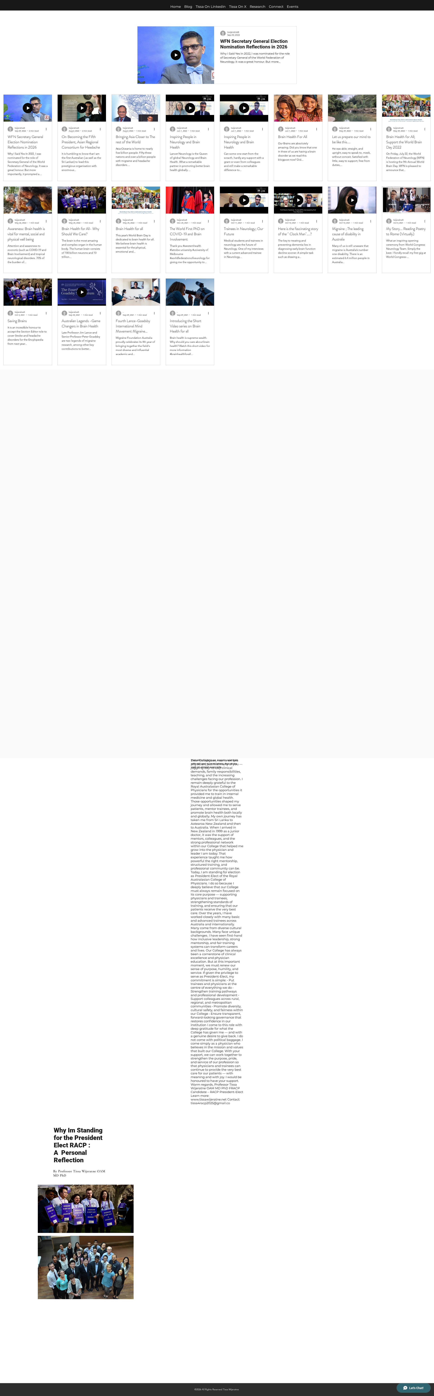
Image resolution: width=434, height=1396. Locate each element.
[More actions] (47, 129)
